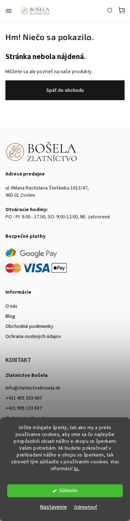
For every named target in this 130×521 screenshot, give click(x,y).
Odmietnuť (85, 507)
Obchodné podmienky (29, 326)
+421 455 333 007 (23, 398)
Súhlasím (68, 490)
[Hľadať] (109, 10)
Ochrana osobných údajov (33, 336)
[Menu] (8, 11)
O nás (11, 306)
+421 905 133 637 (23, 408)
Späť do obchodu (65, 90)
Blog (10, 316)
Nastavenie (53, 507)
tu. (77, 468)
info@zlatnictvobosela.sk (32, 388)
